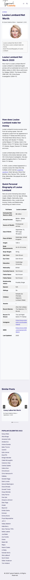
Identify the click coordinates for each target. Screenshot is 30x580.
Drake (3, 539)
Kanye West (5, 434)
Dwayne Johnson (7, 500)
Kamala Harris (6, 552)
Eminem (4, 513)
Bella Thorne (6, 447)
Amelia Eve (5, 442)
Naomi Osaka (6, 547)
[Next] (26, 407)
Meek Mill (4, 542)
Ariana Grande (6, 444)
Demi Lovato (6, 481)
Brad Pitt (4, 455)
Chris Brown (5, 471)
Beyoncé (4, 508)
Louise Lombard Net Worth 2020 (12, 43)
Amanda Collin (6, 439)
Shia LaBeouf (6, 555)
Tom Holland (6, 563)
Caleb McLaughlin (7, 460)
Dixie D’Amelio (6, 486)
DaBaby (4, 476)
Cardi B (4, 449)
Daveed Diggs (6, 479)
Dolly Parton (5, 494)
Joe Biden (5, 534)
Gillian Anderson (7, 560)
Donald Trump (6, 489)
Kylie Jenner (5, 452)
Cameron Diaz (6, 463)
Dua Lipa (4, 497)
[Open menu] (23, 3)
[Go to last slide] (4, 407)
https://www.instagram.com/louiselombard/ (21, 322)
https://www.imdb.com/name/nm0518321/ (21, 330)
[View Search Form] (27, 3)
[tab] (13, 422)
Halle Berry (5, 526)
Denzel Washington (8, 484)
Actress (4, 12)
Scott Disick (5, 558)
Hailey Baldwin (6, 523)
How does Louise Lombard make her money (13, 46)
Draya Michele (6, 492)
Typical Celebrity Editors (10, 22)
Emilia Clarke (6, 510)
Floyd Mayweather (7, 518)
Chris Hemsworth (7, 473)
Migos (3, 545)
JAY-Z (3, 521)
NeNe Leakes (6, 531)
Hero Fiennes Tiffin (8, 529)
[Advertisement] (15, 98)
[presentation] (15, 399)
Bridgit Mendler (6, 457)
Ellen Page (5, 502)
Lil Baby (4, 550)
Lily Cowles (5, 537)
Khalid (4, 505)
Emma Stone (6, 516)
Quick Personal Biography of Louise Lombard (13, 49)
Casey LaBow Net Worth (12, 410)
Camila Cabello (6, 465)
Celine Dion (5, 468)
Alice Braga (5, 436)
